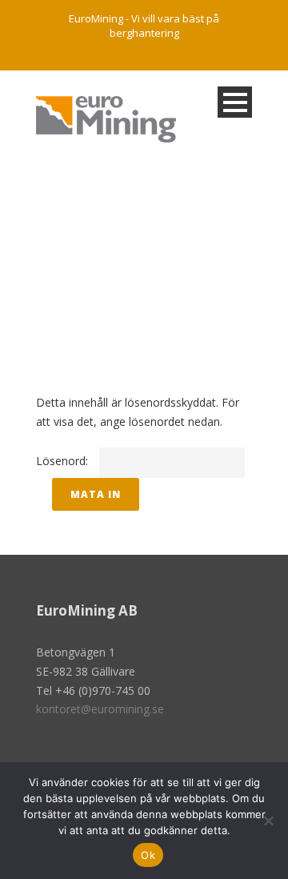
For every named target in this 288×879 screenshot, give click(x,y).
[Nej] (268, 821)
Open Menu (235, 102)
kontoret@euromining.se (100, 708)
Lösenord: (63, 460)
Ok (148, 855)
